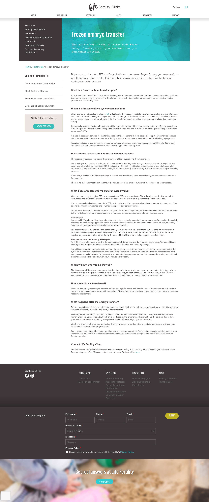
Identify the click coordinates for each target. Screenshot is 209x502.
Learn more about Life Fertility (40, 83)
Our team (110, 398)
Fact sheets (138, 385)
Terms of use (165, 381)
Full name (71, 414)
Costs (118, 15)
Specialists (111, 373)
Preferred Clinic (74, 425)
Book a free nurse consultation (40, 98)
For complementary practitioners (34, 51)
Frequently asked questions (38, 37)
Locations (90, 15)
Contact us (84, 378)
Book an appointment (89, 381)
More (161, 373)
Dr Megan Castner (115, 395)
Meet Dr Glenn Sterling (36, 91)
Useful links (30, 41)
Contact (175, 15)
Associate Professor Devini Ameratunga (115, 383)
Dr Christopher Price (116, 391)
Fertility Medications (35, 29)
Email (130, 414)
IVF (107, 114)
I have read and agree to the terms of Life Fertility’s (101, 452)
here (138, 352)
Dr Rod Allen (112, 388)
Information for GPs (34, 45)
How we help (62, 15)
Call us (176, 7)
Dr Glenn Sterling (114, 378)
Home (28, 66)
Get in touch (84, 373)
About (33, 15)
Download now (44, 127)
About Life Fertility (141, 381)
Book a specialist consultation (39, 105)
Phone (100, 414)
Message (70, 436)
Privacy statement (168, 378)
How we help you (141, 378)
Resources (147, 15)
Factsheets (30, 33)
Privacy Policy (73, 448)
